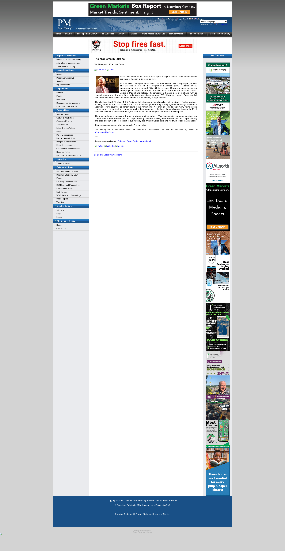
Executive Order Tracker (66, 106)
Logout (59, 217)
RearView (60, 99)
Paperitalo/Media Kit (65, 78)
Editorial (59, 93)
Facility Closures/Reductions (68, 155)
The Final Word (62, 163)
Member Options (177, 34)
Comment (101, 69)
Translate (222, 24)
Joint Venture (62, 125)
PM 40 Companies (197, 34)
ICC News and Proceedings (68, 185)
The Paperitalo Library (87, 34)
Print (111, 69)
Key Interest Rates (64, 188)
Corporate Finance (64, 121)
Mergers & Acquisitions (66, 142)
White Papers (62, 199)
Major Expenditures (64, 135)
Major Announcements (66, 145)
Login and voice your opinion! (108, 155)
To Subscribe (108, 34)
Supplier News (62, 114)
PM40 (58, 96)
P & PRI (68, 34)
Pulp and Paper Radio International (134, 141)
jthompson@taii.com (104, 132)
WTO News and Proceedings (68, 195)
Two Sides (60, 202)
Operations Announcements (68, 148)
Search (134, 34)
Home (58, 34)
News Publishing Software (142, 532)
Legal (58, 131)
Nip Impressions (63, 85)
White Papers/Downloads (153, 34)
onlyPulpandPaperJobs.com (68, 63)
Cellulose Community (220, 34)
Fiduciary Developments (66, 182)
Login (58, 214)
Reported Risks (63, 152)
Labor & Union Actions (66, 128)
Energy (59, 178)
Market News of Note (65, 138)
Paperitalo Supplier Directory (68, 60)
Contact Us (61, 228)
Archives (122, 34)
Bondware (147, 530)
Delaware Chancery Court (67, 175)
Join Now (60, 210)
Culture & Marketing (64, 118)
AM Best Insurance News (67, 171)
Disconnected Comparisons (68, 103)
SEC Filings (61, 192)
